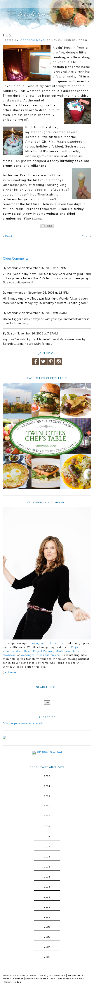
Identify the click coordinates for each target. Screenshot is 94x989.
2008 (47, 936)
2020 (47, 816)
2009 (47, 926)
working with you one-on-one (40, 654)
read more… (11, 672)
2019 (47, 826)
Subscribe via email (71, 978)
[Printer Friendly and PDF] (47, 226)
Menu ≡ (86, 4)
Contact (18, 978)
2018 (47, 836)
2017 (47, 846)
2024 (47, 786)
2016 (47, 856)
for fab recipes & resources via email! (23, 723)
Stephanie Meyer (32, 39)
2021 (47, 806)
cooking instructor (42, 643)
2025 (47, 776)
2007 (47, 946)
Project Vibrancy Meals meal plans (56, 651)
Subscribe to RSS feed (40, 978)
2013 (47, 886)
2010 (47, 916)
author (59, 643)
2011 (47, 906)
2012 (47, 896)
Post (8, 236)
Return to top (12, 982)
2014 (47, 876)
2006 (47, 956)
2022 (47, 796)
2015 (47, 866)
